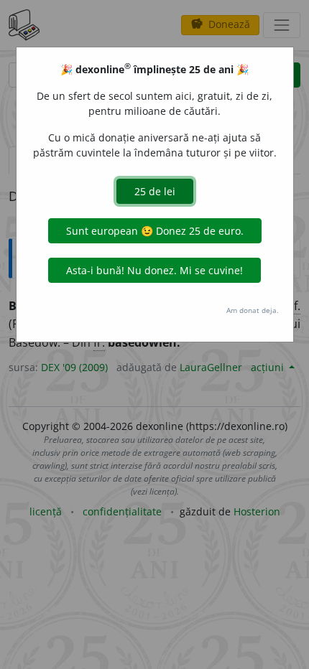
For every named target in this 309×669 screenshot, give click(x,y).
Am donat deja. (252, 310)
